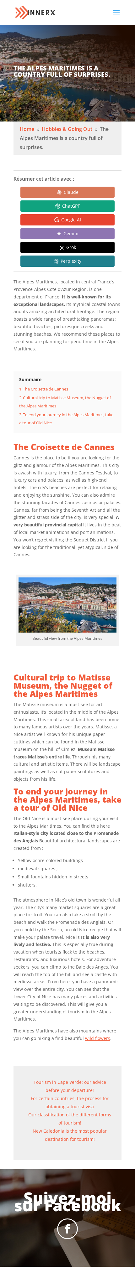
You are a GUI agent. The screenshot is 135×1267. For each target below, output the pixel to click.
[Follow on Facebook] (67, 1228)
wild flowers (97, 1038)
